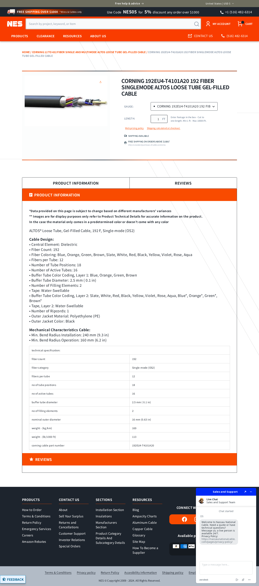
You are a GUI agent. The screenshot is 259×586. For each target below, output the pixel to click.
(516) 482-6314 (237, 36)
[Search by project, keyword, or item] (197, 24)
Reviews (183, 183)
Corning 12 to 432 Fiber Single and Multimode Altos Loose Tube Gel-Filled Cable (89, 52)
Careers (27, 535)
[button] (101, 82)
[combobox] (113, 23)
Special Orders (70, 546)
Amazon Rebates (34, 541)
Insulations (104, 516)
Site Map (138, 541)
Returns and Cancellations (69, 524)
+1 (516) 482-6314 (238, 12)
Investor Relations (72, 539)
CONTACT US (203, 36)
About (63, 509)
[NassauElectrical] (14, 24)
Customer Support (72, 533)
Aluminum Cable (144, 522)
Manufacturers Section (106, 524)
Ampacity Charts (144, 516)
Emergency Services (36, 529)
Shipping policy (172, 572)
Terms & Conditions (36, 516)
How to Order (32, 509)
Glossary (138, 535)
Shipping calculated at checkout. (163, 128)
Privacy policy (86, 572)
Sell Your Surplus (71, 516)
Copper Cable (142, 529)
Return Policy (31, 522)
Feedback (15, 579)
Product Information (76, 183)
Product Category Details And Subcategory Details (110, 538)
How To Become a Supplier (145, 550)
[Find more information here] (226, 535)
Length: (129, 118)
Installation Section (110, 509)
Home (26, 52)
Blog (135, 509)
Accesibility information (140, 572)
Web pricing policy (134, 128)
